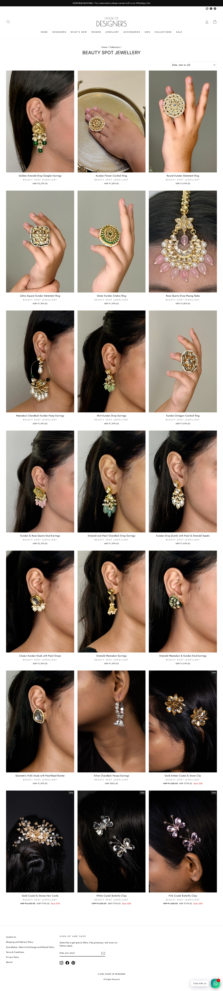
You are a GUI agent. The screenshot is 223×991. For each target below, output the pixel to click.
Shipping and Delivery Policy (19, 941)
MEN (147, 32)
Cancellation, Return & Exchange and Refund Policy (30, 947)
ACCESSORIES (131, 32)
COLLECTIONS (163, 32)
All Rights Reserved (111, 979)
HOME (44, 32)
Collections (115, 47)
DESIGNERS (59, 32)
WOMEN (96, 32)
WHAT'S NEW (79, 32)
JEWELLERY (112, 32)
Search (9, 962)
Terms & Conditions (15, 952)
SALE (179, 32)
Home (104, 47)
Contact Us (11, 936)
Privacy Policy (12, 957)
